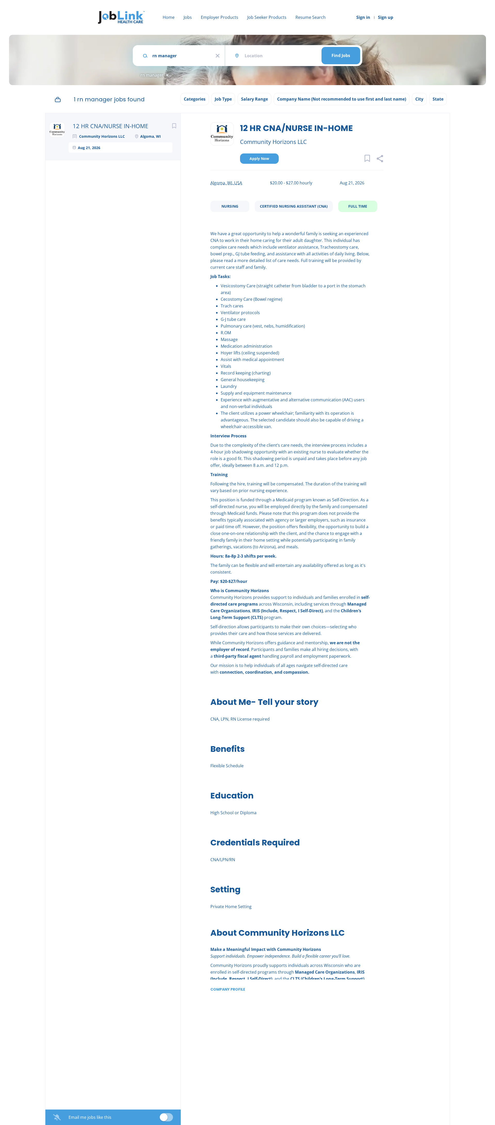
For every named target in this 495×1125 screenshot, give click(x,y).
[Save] (174, 125)
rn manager (152, 75)
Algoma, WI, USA (226, 183)
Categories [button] (194, 99)
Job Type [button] (223, 99)
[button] (379, 159)
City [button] (419, 99)
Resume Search (310, 17)
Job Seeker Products (266, 17)
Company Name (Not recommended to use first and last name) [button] (341, 99)
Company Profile (227, 989)
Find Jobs (341, 55)
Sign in (363, 17)
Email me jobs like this (90, 1117)
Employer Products (219, 17)
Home (169, 17)
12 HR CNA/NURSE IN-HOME (110, 126)
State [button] (438, 99)
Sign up (385, 17)
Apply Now (259, 158)
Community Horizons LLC (273, 141)
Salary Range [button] (254, 99)
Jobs (188, 17)
